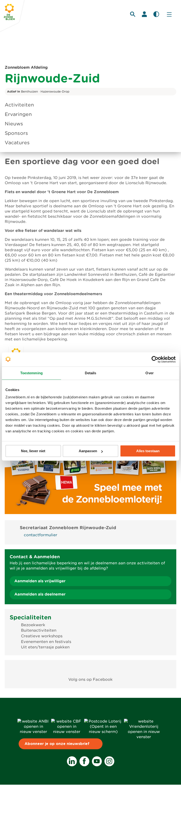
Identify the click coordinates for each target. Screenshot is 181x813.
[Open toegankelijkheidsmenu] (156, 14)
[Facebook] (84, 761)
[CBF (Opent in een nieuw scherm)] (66, 731)
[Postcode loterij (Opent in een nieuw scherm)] (103, 731)
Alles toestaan (148, 451)
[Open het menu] (169, 14)
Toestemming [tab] (31, 373)
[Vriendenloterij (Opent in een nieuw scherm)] (144, 737)
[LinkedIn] (72, 761)
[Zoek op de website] (132, 14)
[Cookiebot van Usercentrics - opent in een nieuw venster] (155, 359)
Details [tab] (90, 373)
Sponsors (16, 133)
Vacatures (17, 142)
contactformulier (40, 535)
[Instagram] (109, 761)
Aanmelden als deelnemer (40, 594)
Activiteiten (19, 105)
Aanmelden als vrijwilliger (40, 581)
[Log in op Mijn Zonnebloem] (144, 14)
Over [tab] (149, 373)
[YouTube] (97, 761)
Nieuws (14, 124)
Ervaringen (18, 114)
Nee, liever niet (33, 451)
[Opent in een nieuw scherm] (91, 668)
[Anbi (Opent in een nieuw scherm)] (33, 731)
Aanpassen (88, 451)
